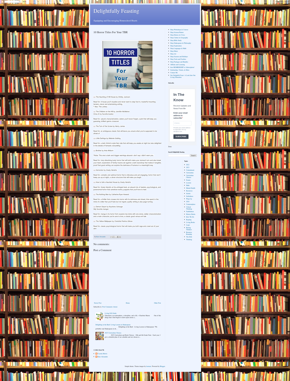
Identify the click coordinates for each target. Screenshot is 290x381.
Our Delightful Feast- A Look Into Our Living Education (183, 76)
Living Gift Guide (110, 313)
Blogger (162, 366)
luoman (148, 366)
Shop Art (173, 54)
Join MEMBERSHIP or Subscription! (182, 67)
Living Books (190, 222)
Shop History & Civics (177, 35)
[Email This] (111, 237)
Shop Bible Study (176, 40)
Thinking (189, 239)
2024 (187, 201)
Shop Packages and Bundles (179, 62)
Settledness (189, 196)
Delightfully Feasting (116, 10)
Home (128, 303)
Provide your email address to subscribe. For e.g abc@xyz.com (181, 129)
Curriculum (189, 173)
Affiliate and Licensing (177, 64)
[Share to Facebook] (118, 237)
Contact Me (174, 72)
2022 (187, 165)
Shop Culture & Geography (179, 38)
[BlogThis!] (113, 237)
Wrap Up (189, 199)
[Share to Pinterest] (120, 237)
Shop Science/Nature (177, 32)
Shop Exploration (176, 46)
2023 (187, 167)
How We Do (190, 217)
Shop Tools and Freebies (178, 59)
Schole (188, 193)
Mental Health (190, 188)
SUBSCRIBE (180, 137)
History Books (190, 214)
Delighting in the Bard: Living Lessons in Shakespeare (112, 325)
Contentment (190, 170)
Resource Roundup (189, 233)
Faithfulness (190, 211)
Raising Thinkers (189, 229)
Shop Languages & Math (178, 48)
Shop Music (174, 51)
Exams (188, 180)
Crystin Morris (102, 354)
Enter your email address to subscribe (180, 115)
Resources (189, 191)
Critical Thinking (189, 208)
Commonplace (190, 204)
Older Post (157, 303)
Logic (188, 225)
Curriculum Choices (189, 176)
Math (187, 185)
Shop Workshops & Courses (179, 29)
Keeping (188, 219)
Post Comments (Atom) (109, 307)
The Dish (189, 237)
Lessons (188, 183)
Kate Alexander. (103, 357)
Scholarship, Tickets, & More (179, 70)
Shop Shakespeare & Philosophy (180, 43)
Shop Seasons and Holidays (179, 56)
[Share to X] (116, 237)
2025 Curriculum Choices (113, 333)
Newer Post (97, 303)
